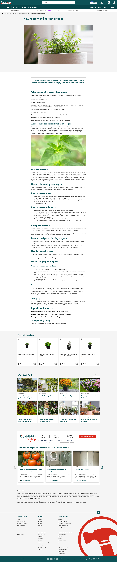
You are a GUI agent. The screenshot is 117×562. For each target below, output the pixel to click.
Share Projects (71, 436)
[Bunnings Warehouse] (6, 3)
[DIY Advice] (16, 7)
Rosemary (34, 311)
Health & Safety (34, 498)
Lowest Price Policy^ (15, 10)
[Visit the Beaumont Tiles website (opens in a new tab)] (93, 7)
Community (19, 558)
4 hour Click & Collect (74, 10)
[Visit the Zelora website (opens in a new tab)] (100, 7)
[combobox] (58, 2)
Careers (37, 558)
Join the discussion (88, 436)
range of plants (45, 323)
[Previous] (15, 467)
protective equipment (41, 304)
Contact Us (26, 558)
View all (96, 374)
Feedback (32, 558)
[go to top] (98, 512)
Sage (32, 316)
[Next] (102, 467)
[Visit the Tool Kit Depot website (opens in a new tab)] (106, 7)
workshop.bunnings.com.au (67, 442)
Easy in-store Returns (103, 10)
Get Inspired (43, 436)
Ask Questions (56, 436)
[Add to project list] (18, 339)
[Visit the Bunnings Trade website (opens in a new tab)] (113, 7)
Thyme (33, 314)
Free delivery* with (43, 10)
